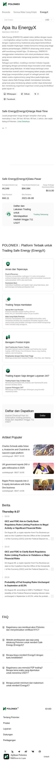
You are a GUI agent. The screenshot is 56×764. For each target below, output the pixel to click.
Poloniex (11, 4)
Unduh (46, 757)
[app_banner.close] (52, 753)
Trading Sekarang (40, 214)
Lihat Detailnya (23, 121)
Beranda (6, 12)
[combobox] (22, 19)
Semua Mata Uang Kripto (25, 12)
